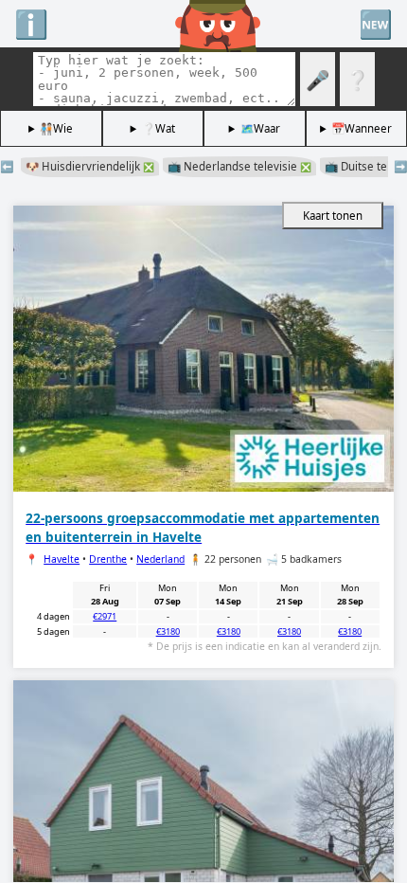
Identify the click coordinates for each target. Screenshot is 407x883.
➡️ (400, 166)
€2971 (104, 616)
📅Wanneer (361, 128)
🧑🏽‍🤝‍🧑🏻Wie (56, 128)
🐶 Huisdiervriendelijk (90, 166)
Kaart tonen (333, 215)
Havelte (62, 559)
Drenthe (108, 559)
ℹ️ (31, 23)
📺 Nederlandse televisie (239, 166)
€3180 (168, 631)
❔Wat (158, 128)
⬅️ (6, 166)
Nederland (160, 559)
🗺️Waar (260, 128)
